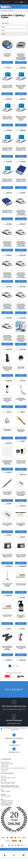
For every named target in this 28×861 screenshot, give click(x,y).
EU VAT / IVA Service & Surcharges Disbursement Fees (13, 768)
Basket (22, 854)
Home (2, 10)
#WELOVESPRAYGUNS (6, 805)
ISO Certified (4, 780)
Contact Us (3, 771)
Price (3, 30)
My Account (4, 855)
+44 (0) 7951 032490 (5, 796)
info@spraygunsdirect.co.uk (7, 800)
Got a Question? (14, 689)
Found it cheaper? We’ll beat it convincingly (7, 62)
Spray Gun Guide (4, 765)
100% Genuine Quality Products (8, 777)
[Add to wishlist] (12, 40)
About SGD (3, 776)
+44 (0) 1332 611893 (5, 791)
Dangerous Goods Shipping (7, 763)
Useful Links (3, 779)
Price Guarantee (4, 769)
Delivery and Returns (5, 762)
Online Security (4, 766)
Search (14, 855)
